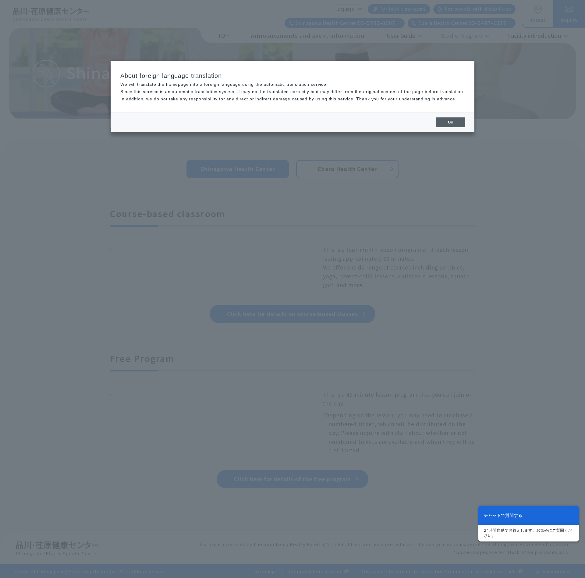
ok (450, 122)
